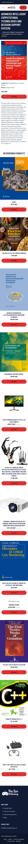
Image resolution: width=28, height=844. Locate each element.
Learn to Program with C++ (14, 719)
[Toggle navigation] (3, 7)
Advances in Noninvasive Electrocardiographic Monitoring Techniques (14, 315)
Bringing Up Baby (14, 605)
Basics (14, 202)
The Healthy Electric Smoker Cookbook (14, 253)
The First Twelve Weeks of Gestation (14, 665)
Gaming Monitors (13, 83)
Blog (5, 817)
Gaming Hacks (8, 808)
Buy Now (14, 96)
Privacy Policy (11, 841)
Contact (10, 839)
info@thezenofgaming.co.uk (8, 2)
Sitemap (18, 841)
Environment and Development (14, 374)
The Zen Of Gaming (9, 811)
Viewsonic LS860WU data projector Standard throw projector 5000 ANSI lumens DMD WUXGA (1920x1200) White (14, 523)
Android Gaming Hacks (10, 814)
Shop (23, 7)
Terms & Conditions (18, 839)
